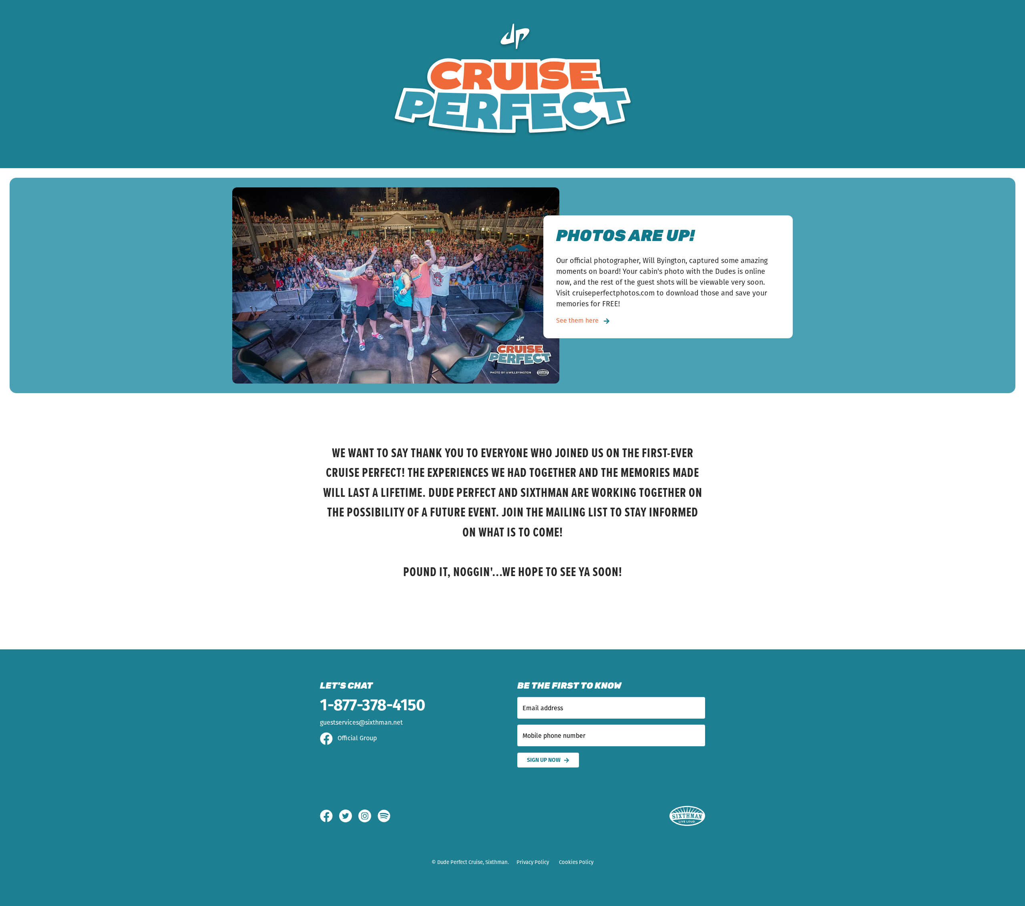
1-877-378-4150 (372, 705)
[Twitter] (348, 816)
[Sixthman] (687, 816)
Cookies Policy (576, 862)
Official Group (356, 738)
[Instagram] (368, 816)
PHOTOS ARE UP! (625, 237)
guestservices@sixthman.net (361, 722)
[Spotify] (384, 816)
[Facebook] (329, 816)
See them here (578, 320)
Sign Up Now (544, 760)
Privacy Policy (533, 862)
